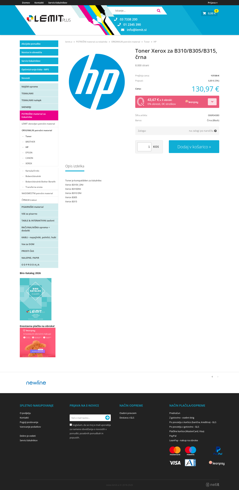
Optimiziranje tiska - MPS (35, 69)
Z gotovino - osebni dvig (181, 417)
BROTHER (30, 141)
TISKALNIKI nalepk (31, 100)
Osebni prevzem (128, 413)
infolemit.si (137, 30)
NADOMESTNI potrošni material (37, 193)
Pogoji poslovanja (29, 422)
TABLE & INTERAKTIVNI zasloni (38, 220)
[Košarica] (209, 13)
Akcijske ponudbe (31, 43)
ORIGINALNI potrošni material (37, 130)
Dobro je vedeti (28, 435)
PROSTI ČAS (28, 251)
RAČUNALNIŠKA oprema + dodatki (36, 229)
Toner (28, 136)
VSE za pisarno (29, 213)
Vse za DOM (28, 244)
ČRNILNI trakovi (29, 199)
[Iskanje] (159, 11)
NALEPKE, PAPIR (30, 257)
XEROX (29, 163)
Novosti (26, 78)
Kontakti (39, 2)
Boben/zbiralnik (33, 176)
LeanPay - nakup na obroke (183, 440)
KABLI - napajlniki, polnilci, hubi (39, 237)
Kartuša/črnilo (32, 170)
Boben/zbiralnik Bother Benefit (40, 181)
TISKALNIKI (27, 93)
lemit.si (68, 41)
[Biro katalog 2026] (35, 319)
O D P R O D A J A (30, 264)
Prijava (212, 2)
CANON (29, 158)
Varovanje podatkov (30, 426)
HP (27, 147)
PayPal (172, 435)
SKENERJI (26, 107)
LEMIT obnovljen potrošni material (38, 123)
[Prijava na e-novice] (107, 417)
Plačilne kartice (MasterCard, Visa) (186, 431)
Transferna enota (34, 187)
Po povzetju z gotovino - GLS (184, 426)
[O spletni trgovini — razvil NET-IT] (212, 485)
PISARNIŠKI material (33, 206)
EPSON (29, 152)
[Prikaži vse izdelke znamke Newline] (36, 382)
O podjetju (25, 413)
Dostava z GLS (127, 417)
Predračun (174, 413)
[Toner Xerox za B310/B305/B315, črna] (96, 81)
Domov (26, 2)
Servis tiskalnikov (57, 2)
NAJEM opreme (30, 86)
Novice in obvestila (32, 52)
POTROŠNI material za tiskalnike (34, 115)
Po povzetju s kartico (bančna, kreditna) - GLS (192, 422)
